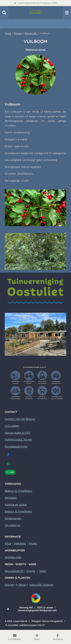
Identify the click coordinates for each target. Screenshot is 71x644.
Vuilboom (45, 33)
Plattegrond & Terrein (18, 439)
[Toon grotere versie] (35, 207)
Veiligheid (20, 543)
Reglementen (13, 518)
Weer (42, 571)
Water (33, 543)
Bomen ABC (31, 33)
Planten (18, 33)
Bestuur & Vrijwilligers (18, 491)
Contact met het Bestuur (20, 419)
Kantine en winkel (16, 504)
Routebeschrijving (16, 446)
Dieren (22, 584)
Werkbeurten (13, 557)
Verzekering (12, 525)
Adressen (10, 497)
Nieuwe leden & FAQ (17, 432)
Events (31, 571)
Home (8, 33)
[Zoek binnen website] (4, 12)
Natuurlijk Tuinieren (41, 584)
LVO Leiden (12, 425)
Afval (8, 543)
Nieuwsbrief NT (14, 571)
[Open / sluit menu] (67, 12)
